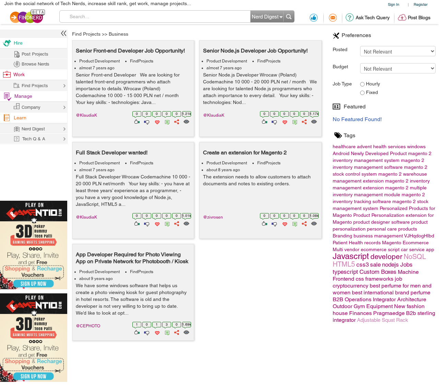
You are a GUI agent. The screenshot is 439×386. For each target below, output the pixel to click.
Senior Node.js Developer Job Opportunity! (255, 50)
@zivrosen (213, 217)
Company (31, 107)
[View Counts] (186, 121)
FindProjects (141, 61)
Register (421, 4)
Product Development (99, 61)
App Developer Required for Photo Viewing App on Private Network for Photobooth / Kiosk (132, 258)
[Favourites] (157, 121)
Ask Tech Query (373, 17)
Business (118, 34)
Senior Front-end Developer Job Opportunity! (130, 50)
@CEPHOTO (88, 326)
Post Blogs (419, 17)
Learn (20, 117)
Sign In (393, 4)
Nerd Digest (33, 128)
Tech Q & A (33, 138)
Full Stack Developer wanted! (111, 152)
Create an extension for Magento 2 (245, 152)
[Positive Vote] (136, 121)
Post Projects (35, 54)
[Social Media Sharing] (176, 121)
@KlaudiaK (86, 115)
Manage (23, 96)
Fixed (371, 92)
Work (19, 74)
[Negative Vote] (146, 121)
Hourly (372, 83)
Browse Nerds (35, 64)
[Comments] (166, 121)
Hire (18, 43)
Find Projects (86, 34)
